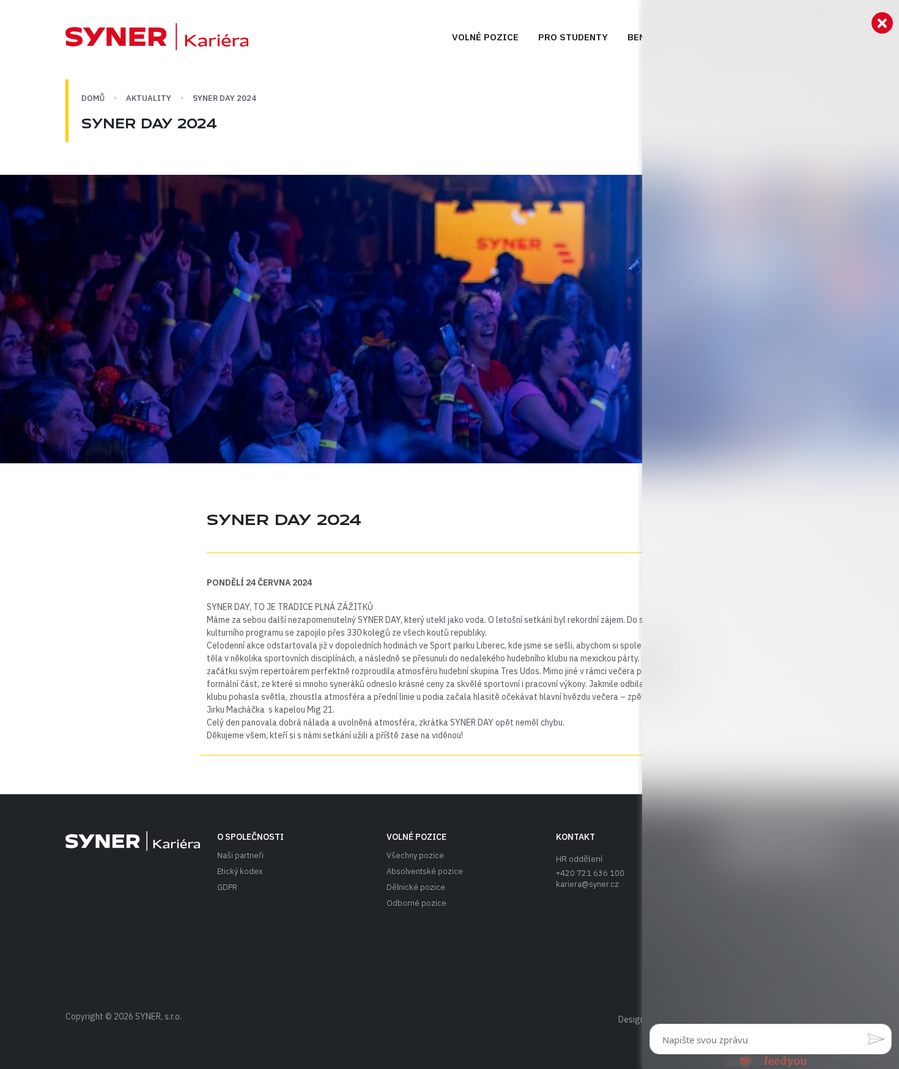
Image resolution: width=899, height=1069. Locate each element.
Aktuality (148, 98)
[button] (876, 1039)
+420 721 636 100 (590, 873)
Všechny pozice (415, 855)
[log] (770, 515)
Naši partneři (240, 855)
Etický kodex (239, 871)
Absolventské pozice (425, 871)
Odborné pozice (416, 903)
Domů (93, 98)
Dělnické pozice (416, 887)
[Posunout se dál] (156, 36)
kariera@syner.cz (587, 884)
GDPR (227, 887)
